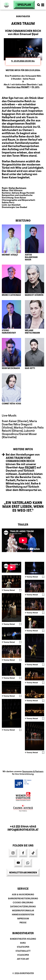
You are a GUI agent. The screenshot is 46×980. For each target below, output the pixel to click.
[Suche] (38, 4)
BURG (23, 943)
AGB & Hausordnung (23, 894)
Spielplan (24, 4)
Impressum (23, 918)
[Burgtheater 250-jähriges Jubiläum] (6, 4)
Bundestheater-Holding (23, 939)
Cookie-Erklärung (23, 902)
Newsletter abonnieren (23, 872)
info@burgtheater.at (23, 829)
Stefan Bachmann (17, 188)
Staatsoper (23, 947)
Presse (23, 922)
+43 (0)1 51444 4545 (23, 826)
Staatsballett (23, 951)
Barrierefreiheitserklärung (23, 898)
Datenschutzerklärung (23, 906)
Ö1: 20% (35, 87)
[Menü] (42, 4)
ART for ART (23, 959)
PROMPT (30, 467)
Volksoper (23, 955)
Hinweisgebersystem (23, 914)
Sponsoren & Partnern (32, 771)
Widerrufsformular (23, 910)
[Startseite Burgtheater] (6, 11)
